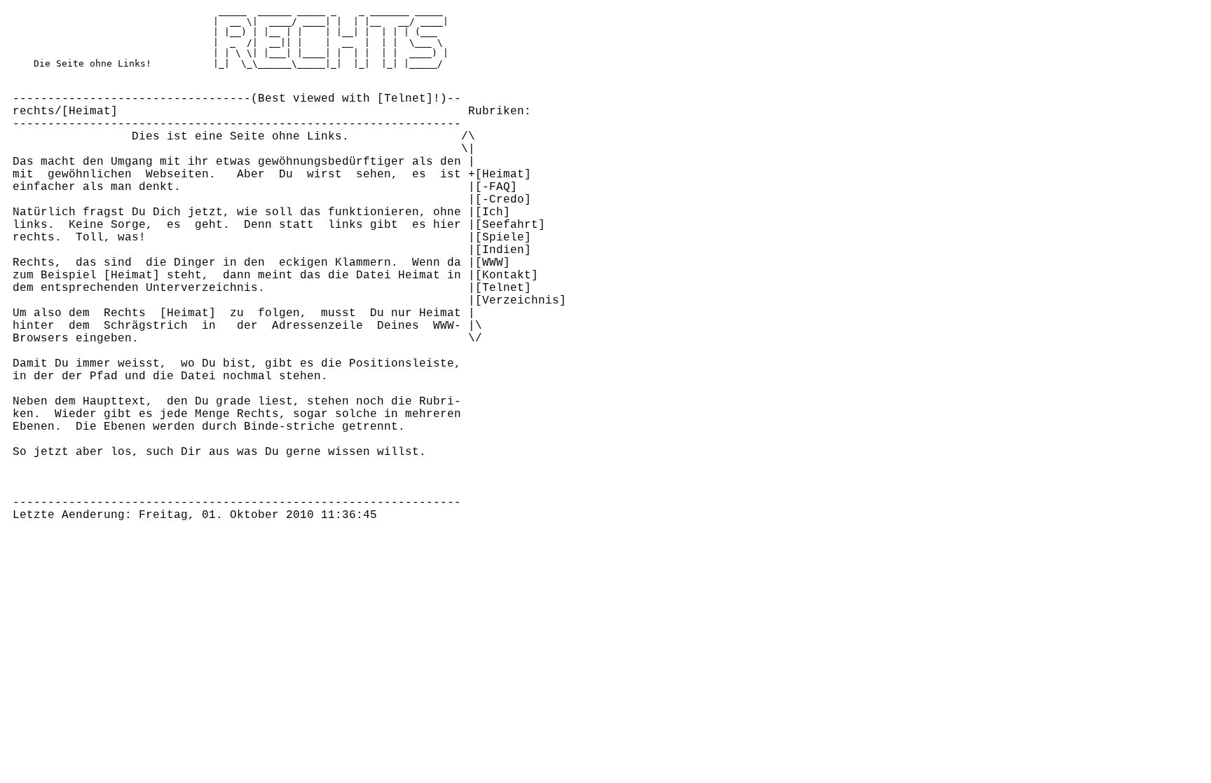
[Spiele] (503, 237)
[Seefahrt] (510, 225)
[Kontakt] (506, 275)
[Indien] (503, 250)
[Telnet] (405, 99)
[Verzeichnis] (520, 300)
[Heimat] (90, 111)
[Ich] (492, 212)
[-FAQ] (496, 187)
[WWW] (492, 263)
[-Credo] (503, 199)
